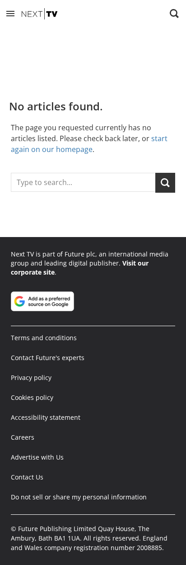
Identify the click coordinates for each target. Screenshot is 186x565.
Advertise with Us (37, 457)
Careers (22, 437)
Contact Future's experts (47, 357)
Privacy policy (31, 377)
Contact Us (27, 477)
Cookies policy (32, 397)
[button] (10, 13)
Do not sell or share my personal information (79, 497)
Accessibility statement (45, 417)
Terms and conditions (44, 337)
